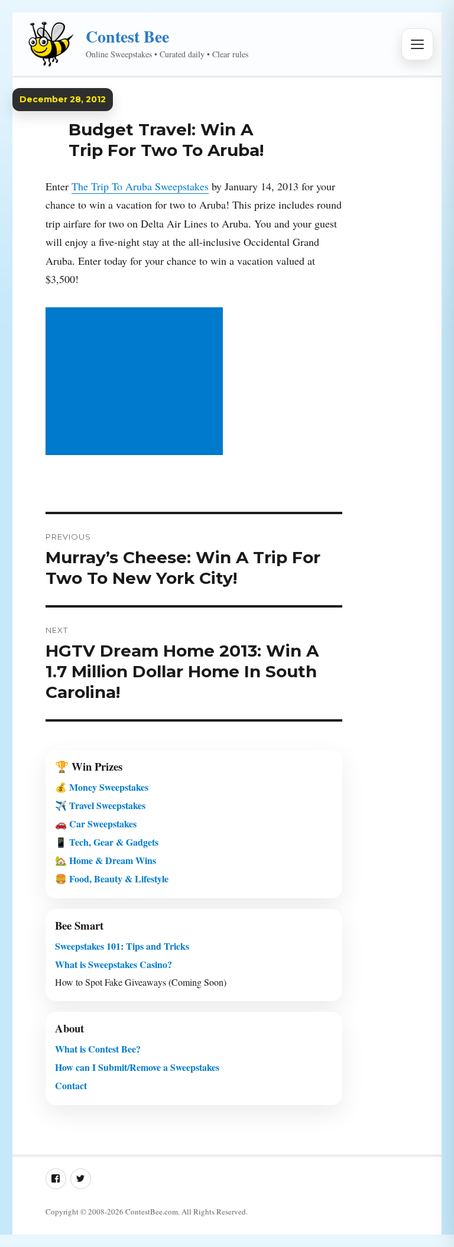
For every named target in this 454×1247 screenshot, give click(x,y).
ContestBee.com (151, 1211)
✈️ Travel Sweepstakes (100, 805)
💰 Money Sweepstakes (101, 787)
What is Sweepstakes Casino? (113, 964)
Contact (71, 1085)
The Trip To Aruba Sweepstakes (140, 186)
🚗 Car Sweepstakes (96, 823)
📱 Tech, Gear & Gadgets (106, 842)
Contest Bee (127, 36)
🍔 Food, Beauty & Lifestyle (111, 878)
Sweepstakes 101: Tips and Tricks (122, 946)
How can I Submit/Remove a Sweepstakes (137, 1067)
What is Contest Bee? (98, 1049)
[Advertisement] (136, 382)
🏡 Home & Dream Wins (105, 860)
